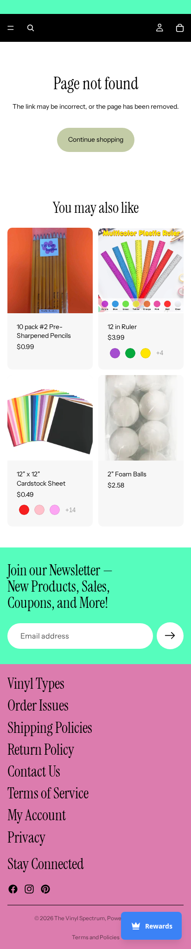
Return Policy (40, 749)
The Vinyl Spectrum (79, 918)
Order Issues (38, 706)
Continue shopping (95, 139)
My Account (36, 815)
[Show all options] (159, 353)
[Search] (30, 28)
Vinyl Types (35, 684)
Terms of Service (48, 793)
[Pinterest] (45, 889)
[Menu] (10, 28)
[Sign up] (170, 635)
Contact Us (33, 771)
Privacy (26, 837)
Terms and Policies (96, 937)
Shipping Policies (49, 728)
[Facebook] (13, 889)
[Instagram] (29, 889)
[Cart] (180, 28)
